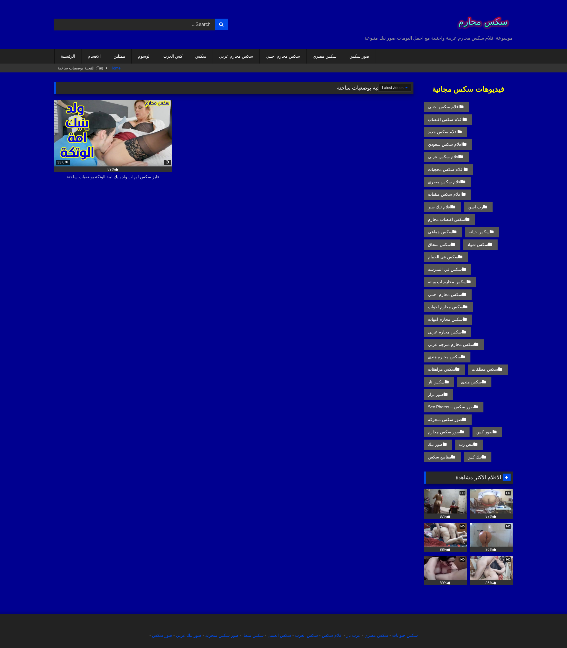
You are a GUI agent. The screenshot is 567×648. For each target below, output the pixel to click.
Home (115, 68)
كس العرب (173, 56)
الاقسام (94, 56)
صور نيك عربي (188, 635)
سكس (200, 56)
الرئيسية (68, 56)
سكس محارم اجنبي (283, 56)
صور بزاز (436, 394)
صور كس (484, 432)
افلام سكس (332, 635)
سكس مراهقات (441, 369)
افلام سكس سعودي (445, 144)
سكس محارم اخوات (445, 306)
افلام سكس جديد (443, 131)
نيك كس (474, 457)
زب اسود (475, 207)
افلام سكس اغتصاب (445, 119)
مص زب (466, 444)
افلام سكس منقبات (445, 194)
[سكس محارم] (481, 20)
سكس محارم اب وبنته (447, 281)
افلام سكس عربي (443, 156)
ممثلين (119, 56)
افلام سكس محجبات (446, 169)
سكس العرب (306, 635)
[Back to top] (548, 630)
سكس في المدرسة (445, 269)
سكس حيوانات (405, 635)
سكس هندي (471, 382)
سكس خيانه (479, 231)
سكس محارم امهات (445, 319)
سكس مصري (325, 56)
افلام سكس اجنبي (444, 106)
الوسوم (144, 56)
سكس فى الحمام (443, 257)
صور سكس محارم (444, 432)
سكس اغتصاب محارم (446, 219)
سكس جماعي (440, 231)
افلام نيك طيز (439, 207)
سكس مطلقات (485, 369)
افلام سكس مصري (444, 181)
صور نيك (435, 444)
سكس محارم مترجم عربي (451, 344)
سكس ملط (254, 635)
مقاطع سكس (439, 457)
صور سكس (359, 56)
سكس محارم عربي (236, 56)
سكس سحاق (439, 244)
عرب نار (353, 635)
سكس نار (436, 382)
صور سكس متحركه (445, 419)
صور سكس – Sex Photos (451, 406)
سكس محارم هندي (444, 356)
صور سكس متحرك (222, 635)
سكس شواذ (477, 244)
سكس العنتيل (279, 635)
